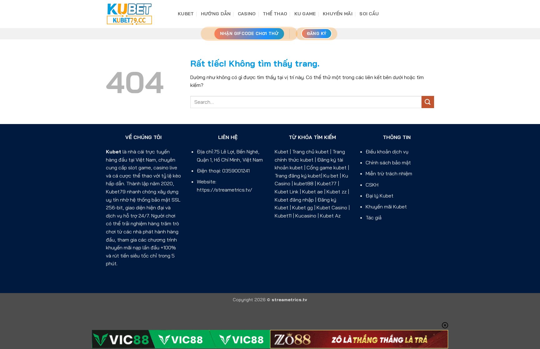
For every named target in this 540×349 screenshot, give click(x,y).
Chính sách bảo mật (388, 162)
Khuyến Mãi (337, 14)
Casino (247, 14)
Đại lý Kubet (379, 195)
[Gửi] (428, 102)
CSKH (372, 185)
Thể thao (275, 14)
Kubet (113, 151)
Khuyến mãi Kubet (386, 206)
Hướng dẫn (216, 14)
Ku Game (305, 14)
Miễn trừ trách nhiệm (389, 173)
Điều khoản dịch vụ (387, 151)
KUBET (186, 14)
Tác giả (374, 217)
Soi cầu (369, 14)
